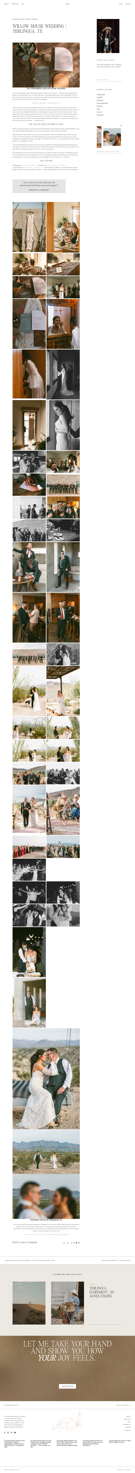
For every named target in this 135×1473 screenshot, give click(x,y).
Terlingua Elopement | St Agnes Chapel (115, 1260)
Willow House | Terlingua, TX (46, 103)
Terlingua (28, 19)
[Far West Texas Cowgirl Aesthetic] (67, 1303)
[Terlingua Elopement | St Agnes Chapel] (106, 1303)
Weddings (35, 19)
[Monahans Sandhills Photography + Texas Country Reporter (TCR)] (29, 1303)
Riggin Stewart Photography (56, 165)
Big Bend (15, 19)
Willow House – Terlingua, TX (33, 167)
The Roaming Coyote (28, 165)
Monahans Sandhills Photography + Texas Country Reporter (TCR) (30, 1260)
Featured (21, 19)
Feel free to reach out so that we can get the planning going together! (46, 1234)
